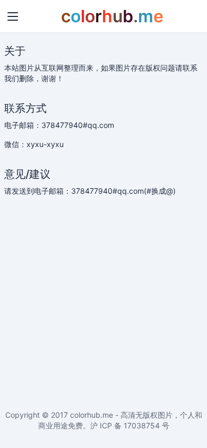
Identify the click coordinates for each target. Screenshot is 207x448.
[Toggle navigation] (12, 16)
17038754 (142, 425)
